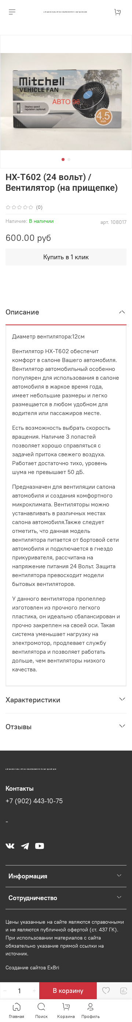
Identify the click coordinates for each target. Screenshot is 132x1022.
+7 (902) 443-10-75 (34, 801)
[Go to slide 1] (63, 159)
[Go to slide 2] (68, 159)
